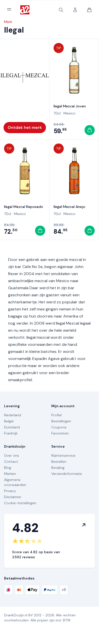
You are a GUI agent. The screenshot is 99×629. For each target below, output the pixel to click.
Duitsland (12, 427)
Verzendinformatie (66, 473)
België (9, 421)
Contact (11, 461)
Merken (10, 473)
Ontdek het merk (25, 127)
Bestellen (58, 461)
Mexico (69, 113)
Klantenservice (63, 455)
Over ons (11, 455)
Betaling (57, 467)
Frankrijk (11, 433)
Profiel (56, 415)
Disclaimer (12, 497)
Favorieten (60, 433)
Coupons (59, 427)
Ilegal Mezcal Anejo (69, 206)
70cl (57, 113)
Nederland (12, 415)
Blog (7, 467)
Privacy (10, 491)
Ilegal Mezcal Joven (70, 106)
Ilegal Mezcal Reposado (23, 206)
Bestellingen (61, 421)
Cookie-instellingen (20, 503)
